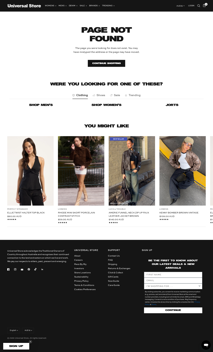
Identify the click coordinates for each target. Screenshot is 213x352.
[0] (204, 6)
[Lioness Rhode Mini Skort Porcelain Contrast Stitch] (81, 171)
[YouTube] (24, 269)
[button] (16, 346)
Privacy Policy (81, 281)
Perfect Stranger (17, 209)
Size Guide (113, 281)
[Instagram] (17, 269)
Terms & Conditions (84, 285)
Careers (78, 260)
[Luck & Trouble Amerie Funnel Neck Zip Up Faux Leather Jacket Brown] (132, 171)
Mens (61, 6)
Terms (153, 304)
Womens (49, 6)
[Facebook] (10, 269)
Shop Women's (106, 105)
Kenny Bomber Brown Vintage (179, 213)
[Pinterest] (31, 269)
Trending (107, 6)
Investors (79, 268)
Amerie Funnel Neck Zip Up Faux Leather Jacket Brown (129, 214)
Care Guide (114, 285)
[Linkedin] (44, 269)
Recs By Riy (80, 264)
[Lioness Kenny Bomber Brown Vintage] (182, 171)
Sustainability (81, 277)
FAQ (110, 260)
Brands (93, 6)
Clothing (82, 95)
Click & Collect (115, 273)
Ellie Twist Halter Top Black (26, 213)
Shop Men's (41, 105)
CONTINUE (173, 310)
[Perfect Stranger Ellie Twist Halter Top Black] (30, 171)
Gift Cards (113, 277)
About (77, 256)
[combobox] (172, 286)
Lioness (62, 209)
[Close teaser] (30, 341)
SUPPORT (114, 250)
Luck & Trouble (117, 209)
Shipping (112, 264)
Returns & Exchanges (119, 268)
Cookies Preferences (85, 289)
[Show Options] (199, 286)
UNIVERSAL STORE (86, 250)
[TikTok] (37, 269)
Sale (82, 6)
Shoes (101, 95)
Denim (72, 6)
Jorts (172, 105)
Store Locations (82, 273)
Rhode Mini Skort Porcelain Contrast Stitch (76, 214)
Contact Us (114, 256)
